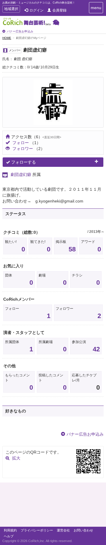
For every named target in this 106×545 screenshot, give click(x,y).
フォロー (20, 142)
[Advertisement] (53, 506)
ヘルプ (9, 536)
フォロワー (22, 148)
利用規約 (10, 530)
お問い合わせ (83, 530)
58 (72, 249)
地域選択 (11, 9)
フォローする (23, 162)
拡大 (16, 458)
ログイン (36, 10)
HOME (6, 37)
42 (96, 349)
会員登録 (59, 10)
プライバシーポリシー (37, 530)
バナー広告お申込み (20, 31)
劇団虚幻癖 (21, 174)
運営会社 (63, 530)
